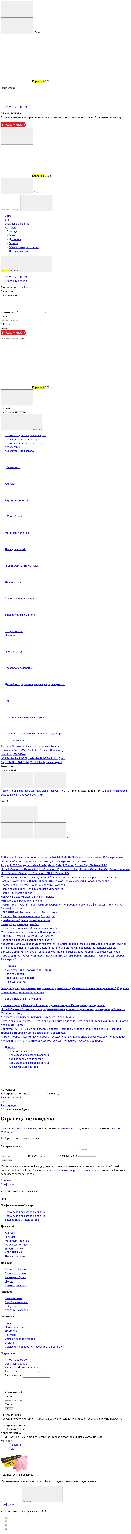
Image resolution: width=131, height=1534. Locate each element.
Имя (3, 1155)
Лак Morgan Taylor (21, 892)
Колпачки (7, 1040)
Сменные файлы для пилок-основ (101, 904)
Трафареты (8, 939)
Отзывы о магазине (17, 223)
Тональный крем (92, 955)
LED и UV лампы (11, 1009)
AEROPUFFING (9, 912)
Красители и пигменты (15, 928)
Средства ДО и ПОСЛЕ (15, 1028)
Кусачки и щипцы (12, 1005)
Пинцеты (65, 1005)
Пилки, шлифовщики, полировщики (58, 904)
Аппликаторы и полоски (44, 1028)
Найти (23, 338)
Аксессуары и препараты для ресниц (28, 970)
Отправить (5, 328)
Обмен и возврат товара (24, 247)
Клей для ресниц (15, 981)
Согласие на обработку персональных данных (69, 1170)
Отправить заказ (7, 1160)
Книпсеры (29, 1005)
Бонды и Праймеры (13, 746)
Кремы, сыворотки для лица (81, 951)
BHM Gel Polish (49, 758)
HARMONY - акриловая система (83, 857)
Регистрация (9, 1105)
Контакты (11, 227)
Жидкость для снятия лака (37, 896)
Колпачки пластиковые (27, 1040)
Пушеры (54, 1005)
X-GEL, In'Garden (30, 758)
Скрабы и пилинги (40, 881)
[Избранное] (47, 371)
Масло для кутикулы (13, 877)
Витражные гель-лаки (26, 916)
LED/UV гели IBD (49, 869)
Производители (14, 1327)
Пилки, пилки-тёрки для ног (18, 904)
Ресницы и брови (11, 959)
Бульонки (6, 916)
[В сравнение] (17, 780)
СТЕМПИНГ (8, 936)
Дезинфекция (66, 1017)
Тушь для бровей (114, 955)
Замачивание (20, 881)
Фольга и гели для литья (30, 939)
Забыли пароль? (11, 1097)
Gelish (43, 750)
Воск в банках (100, 1028)
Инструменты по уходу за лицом (44, 951)
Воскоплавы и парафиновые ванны (43, 1009)
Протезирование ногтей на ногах (21, 885)
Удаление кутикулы (62, 877)
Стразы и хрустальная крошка (34, 936)
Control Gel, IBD (84, 865)
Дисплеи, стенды (45, 943)
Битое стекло (50, 912)
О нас (8, 215)
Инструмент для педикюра (88, 1005)
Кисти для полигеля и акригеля (95, 1021)
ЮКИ (49, 939)
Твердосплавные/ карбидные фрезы (73, 1036)
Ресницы (10, 966)
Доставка (15, 239)
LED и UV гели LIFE (12, 869)
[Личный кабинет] (16, 159)
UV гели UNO (61, 873)
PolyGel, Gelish (46, 865)
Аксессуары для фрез (90, 1040)
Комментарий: (10, 312)
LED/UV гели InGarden (14, 873)
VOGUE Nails (37, 762)
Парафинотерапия (97, 881)
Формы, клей (17, 908)
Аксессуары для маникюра (17, 943)
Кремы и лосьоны (75, 881)
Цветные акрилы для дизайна (67, 861)
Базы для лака (10, 888)
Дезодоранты (27, 988)
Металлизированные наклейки (20, 932)
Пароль (51, 1093)
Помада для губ (10, 955)
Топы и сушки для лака (34, 888)
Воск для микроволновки (75, 1028)
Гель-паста (43, 920)
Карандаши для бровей (19, 977)
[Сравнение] (16, 371)
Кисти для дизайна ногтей (17, 1021)
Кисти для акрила (45, 1021)
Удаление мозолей (53, 885)
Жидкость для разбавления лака (21, 900)
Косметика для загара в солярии (25, 1212)
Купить (4, 821)
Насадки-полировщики (110, 1036)
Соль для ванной (105, 988)
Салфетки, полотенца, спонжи (46, 947)
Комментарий (68, 1155)
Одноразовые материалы (90, 947)
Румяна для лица (40, 955)
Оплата (13, 243)
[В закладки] (50, 780)
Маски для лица (105, 943)
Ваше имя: (7, 291)
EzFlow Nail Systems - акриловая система (26, 857)
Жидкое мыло (45, 988)
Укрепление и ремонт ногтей (92, 877)
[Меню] (17, 9)
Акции (11, 1047)
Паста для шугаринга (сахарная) (30, 1032)
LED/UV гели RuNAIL (40, 873)
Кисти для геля (66, 1021)
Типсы (5, 908)
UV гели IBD (31, 869)
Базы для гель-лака (38, 746)
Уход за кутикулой (38, 877)
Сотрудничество (19, 251)
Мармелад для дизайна (44, 928)
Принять (6, 1180)
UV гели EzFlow (69, 869)
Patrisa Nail (13, 758)
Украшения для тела (31, 992)
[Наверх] (16, 1085)
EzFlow (21, 754)
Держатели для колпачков (59, 1040)
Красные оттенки (15, 740)
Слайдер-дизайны (51, 932)
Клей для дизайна (28, 924)
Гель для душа (10, 988)
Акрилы (10, 1232)
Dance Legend (54, 762)
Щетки (70, 947)
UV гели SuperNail (119, 869)
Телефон (33, 1155)
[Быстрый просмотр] (16, 853)
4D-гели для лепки (30, 912)
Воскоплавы (58, 1032)
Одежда (111, 947)
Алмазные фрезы (11, 1036)
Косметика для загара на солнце (25, 1215)
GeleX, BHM (100, 865)
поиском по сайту (71, 1128)
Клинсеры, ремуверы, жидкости (37, 1017)
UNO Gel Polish (20, 762)
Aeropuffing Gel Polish (26, 750)
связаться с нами (26, 1128)
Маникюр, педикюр (17, 1240)
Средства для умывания (66, 955)
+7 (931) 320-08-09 (16, 107)
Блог (8, 219)
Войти (3, 1102)
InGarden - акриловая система (30, 861)
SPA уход (57, 881)
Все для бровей (14, 973)
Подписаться (27, 1501)
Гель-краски (28, 920)
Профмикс (7, 1184)
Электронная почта (13, 1093)
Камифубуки (8, 924)
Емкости (89, 943)
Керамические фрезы (36, 1036)
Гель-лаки (11, 1236)
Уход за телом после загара (22, 1219)
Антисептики (9, 1017)
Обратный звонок (16, 280)
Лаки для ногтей (15, 1256)
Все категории (37, 429)
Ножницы (42, 1005)
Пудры (25, 955)
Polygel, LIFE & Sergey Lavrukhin (19, 865)
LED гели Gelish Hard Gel (93, 869)
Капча (4, 316)
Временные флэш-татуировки (23, 998)
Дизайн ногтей (14, 1248)
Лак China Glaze (10, 896)
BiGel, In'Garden (65, 865)
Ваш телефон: (9, 295)
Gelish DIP (57, 857)
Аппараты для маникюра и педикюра (89, 1009)
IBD (15, 754)
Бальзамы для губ (12, 951)
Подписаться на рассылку (17, 1474)
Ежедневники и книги (70, 943)
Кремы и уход (63, 988)
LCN (3, 758)
